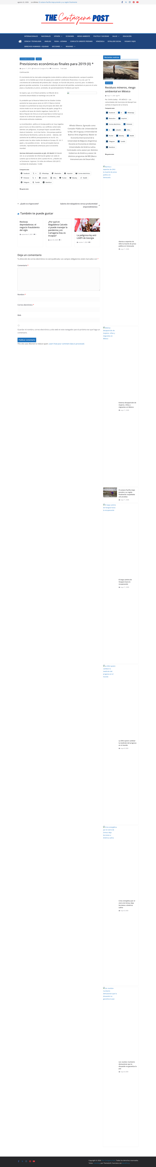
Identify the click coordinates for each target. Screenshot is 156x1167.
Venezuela (100, 41)
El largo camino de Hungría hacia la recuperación (125, 582)
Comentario (23, 265)
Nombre (22, 294)
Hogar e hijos (130, 41)
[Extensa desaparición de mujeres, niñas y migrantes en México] (110, 406)
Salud (114, 36)
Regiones (69, 46)
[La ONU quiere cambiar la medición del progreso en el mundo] (110, 745)
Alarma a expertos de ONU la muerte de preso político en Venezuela (127, 243)
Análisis (48, 41)
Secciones (56, 46)
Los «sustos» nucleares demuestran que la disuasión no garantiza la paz (128, 1065)
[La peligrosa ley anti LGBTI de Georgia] (87, 220)
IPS (119, 96)
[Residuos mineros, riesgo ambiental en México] (120, 70)
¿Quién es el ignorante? (29, 204)
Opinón (57, 36)
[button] (61, 36)
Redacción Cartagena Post (41, 68)
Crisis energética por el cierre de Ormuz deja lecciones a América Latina (127, 904)
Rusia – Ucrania (60, 41)
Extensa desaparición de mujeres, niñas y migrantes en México (127, 405)
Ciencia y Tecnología (32, 41)
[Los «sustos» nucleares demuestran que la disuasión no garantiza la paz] (110, 1067)
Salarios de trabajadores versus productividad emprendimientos (78, 205)
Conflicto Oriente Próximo (81, 41)
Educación (127, 36)
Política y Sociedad (101, 36)
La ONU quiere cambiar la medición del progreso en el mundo (127, 743)
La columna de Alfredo (27, 59)
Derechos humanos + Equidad (36, 46)
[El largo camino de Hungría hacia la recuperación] (110, 583)
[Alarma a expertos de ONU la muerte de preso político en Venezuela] (110, 245)
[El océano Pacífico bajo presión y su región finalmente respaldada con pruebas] (110, 495)
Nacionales (46, 36)
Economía (70, 36)
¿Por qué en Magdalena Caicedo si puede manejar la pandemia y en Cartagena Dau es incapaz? (57, 228)
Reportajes (109, 83)
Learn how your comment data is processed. (67, 344)
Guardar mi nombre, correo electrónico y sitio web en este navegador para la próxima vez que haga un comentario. (59, 331)
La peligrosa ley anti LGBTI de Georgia (86, 236)
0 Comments (55, 68)
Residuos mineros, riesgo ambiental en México (120, 89)
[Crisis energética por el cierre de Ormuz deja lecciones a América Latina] (110, 906)
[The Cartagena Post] (20, 41)
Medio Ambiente (83, 36)
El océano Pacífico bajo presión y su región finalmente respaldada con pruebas (127, 493)
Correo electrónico (26, 305)
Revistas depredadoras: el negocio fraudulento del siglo (30, 226)
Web (19, 315)
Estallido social (114, 41)
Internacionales (31, 36)
